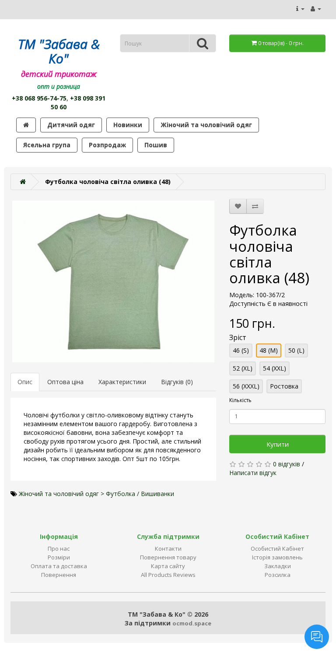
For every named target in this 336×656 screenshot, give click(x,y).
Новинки (127, 125)
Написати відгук (252, 473)
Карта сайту (168, 566)
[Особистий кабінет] (316, 8)
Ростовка (284, 386)
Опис (25, 382)
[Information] (300, 8)
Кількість (240, 400)
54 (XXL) (274, 368)
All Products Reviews (168, 575)
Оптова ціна (65, 382)
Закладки (277, 566)
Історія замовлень (277, 557)
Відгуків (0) (177, 382)
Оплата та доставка (59, 566)
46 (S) (241, 350)
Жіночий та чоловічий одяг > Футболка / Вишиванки (96, 493)
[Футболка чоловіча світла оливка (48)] (113, 281)
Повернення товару (168, 557)
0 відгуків (286, 464)
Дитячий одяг (71, 125)
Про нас (59, 548)
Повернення (58, 575)
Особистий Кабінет (277, 548)
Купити (277, 444)
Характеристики (122, 382)
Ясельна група (46, 145)
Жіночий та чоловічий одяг (206, 125)
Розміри (59, 557)
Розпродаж (107, 145)
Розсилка (277, 575)
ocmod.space (191, 623)
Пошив (155, 145)
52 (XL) (242, 368)
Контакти (168, 548)
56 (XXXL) (246, 386)
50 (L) (296, 350)
